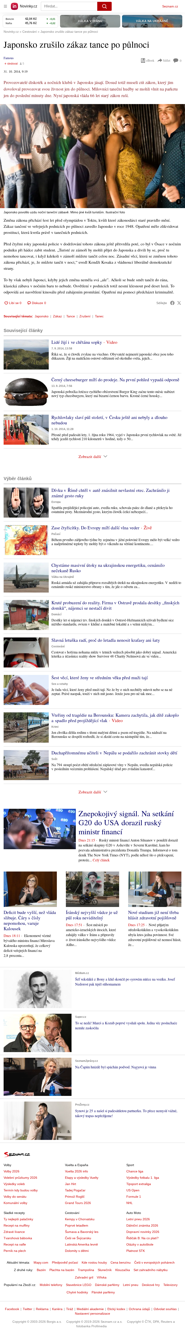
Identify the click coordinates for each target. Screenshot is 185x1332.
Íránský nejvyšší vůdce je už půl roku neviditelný (92, 915)
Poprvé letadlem (76, 1225)
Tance (70, 316)
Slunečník (105, 1270)
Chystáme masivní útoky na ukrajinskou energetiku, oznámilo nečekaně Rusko (108, 568)
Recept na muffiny (17, 1225)
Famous (9, 58)
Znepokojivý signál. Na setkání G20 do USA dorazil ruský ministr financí (126, 822)
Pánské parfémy (103, 1292)
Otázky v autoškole (139, 1244)
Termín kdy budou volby (21, 1190)
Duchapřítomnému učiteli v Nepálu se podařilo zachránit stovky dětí (114, 753)
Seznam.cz (170, 6)
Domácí (56, 614)
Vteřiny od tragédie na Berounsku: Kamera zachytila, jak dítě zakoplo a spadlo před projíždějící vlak (115, 717)
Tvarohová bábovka (18, 1238)
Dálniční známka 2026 (142, 1225)
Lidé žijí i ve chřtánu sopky (76, 342)
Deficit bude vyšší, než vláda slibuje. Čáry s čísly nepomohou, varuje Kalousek (30, 920)
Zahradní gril (84, 1277)
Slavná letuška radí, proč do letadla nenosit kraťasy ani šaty (105, 640)
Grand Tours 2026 (78, 1203)
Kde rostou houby (94, 1262)
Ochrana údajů (139, 1309)
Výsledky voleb (14, 1184)
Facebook (12, 1309)
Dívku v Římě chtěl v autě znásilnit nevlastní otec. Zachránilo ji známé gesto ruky (110, 493)
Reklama (42, 1309)
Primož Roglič (75, 1196)
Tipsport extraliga (138, 1184)
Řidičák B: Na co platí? (142, 1238)
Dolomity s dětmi (77, 1251)
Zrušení (84, 316)
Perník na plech (15, 1251)
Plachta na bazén (61, 1270)
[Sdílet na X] (179, 303)
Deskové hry (151, 1285)
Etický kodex (116, 1309)
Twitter (27, 1309)
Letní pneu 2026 (138, 1219)
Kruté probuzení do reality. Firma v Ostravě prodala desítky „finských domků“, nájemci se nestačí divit (115, 605)
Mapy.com (41, 1262)
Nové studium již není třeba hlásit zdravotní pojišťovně (153, 915)
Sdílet (166, 60)
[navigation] (5, 6)
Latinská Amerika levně (81, 1244)
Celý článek (101, 860)
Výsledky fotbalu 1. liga (142, 1177)
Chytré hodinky (77, 1292)
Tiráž (69, 1309)
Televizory (170, 1285)
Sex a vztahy (59, 684)
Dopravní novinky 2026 (142, 1232)
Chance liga (134, 1171)
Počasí (55, 534)
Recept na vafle (15, 1244)
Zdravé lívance (14, 1232)
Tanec (99, 316)
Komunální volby (15, 1203)
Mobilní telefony (51, 1285)
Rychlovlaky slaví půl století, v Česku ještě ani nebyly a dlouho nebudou (109, 420)
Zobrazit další (90, 456)
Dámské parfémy (107, 1285)
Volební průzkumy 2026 (20, 1177)
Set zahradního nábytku (151, 1270)
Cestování (58, 646)
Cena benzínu (121, 1262)
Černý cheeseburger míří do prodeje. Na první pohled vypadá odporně (115, 380)
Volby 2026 (11, 1171)
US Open (132, 1190)
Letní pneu (130, 1285)
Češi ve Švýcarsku (78, 1238)
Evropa (56, 502)
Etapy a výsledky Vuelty (81, 1177)
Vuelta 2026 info (76, 1171)
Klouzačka (122, 1270)
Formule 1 (133, 1196)
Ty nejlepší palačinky (18, 1219)
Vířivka (101, 1277)
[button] (92, 156)
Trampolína (86, 1270)
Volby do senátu (15, 1196)
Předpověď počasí (65, 1262)
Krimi (54, 726)
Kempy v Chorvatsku (80, 1219)
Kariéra (57, 1309)
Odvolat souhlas (165, 1309)
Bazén (41, 1270)
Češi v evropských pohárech (154, 1262)
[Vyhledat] (104, 6)
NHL (129, 1203)
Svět (54, 759)
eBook (150, 60)
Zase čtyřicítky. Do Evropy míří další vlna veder (95, 528)
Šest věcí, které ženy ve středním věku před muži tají (99, 677)
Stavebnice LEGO (78, 1285)
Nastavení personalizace (92, 1313)
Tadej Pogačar (75, 1190)
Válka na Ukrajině (62, 577)
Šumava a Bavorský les (81, 1232)
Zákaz (57, 316)
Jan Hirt (70, 1184)
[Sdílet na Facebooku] (172, 303)
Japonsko (42, 316)
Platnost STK (135, 1251)
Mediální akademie (90, 1309)
